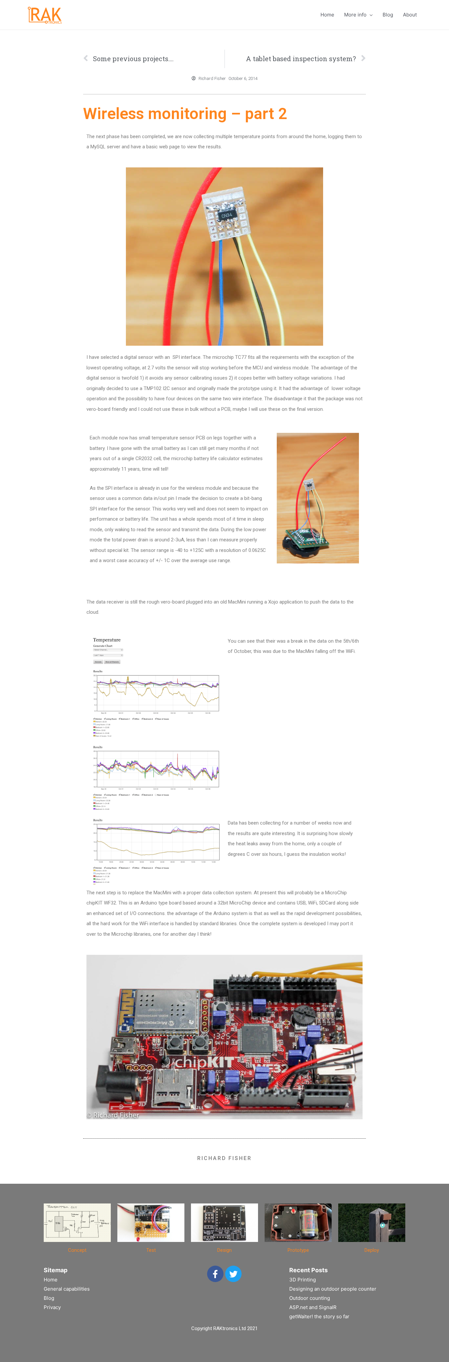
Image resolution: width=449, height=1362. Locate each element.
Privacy (52, 1307)
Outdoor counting (309, 1298)
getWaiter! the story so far (319, 1316)
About (410, 15)
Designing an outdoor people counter (332, 1289)
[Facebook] (215, 1274)
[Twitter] (233, 1274)
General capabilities (67, 1289)
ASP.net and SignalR (313, 1307)
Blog (388, 15)
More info (355, 15)
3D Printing (302, 1279)
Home (327, 15)
